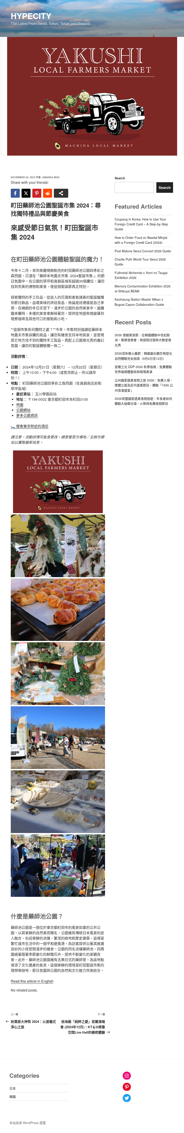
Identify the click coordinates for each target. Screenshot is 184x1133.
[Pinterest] (36, 193)
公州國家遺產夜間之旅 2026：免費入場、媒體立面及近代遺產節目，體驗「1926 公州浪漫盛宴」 (144, 385)
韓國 (12, 1096)
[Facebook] (15, 193)
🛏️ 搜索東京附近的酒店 (29, 426)
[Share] (61, 193)
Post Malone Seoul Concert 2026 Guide (143, 251)
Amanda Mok (51, 177)
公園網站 (23, 410)
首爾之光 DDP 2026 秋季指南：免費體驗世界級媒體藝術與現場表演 (143, 369)
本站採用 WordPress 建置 (27, 1122)
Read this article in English (32, 981)
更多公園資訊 (27, 415)
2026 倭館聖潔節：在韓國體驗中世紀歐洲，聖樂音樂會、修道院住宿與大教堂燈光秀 (143, 340)
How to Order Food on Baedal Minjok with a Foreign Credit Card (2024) (141, 240)
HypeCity (31, 15)
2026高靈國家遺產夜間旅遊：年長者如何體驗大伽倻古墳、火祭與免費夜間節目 (143, 401)
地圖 (19, 404)
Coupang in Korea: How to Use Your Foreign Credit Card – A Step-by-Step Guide (141, 224)
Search (120, 178)
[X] (26, 193)
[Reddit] (47, 193)
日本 (12, 1088)
